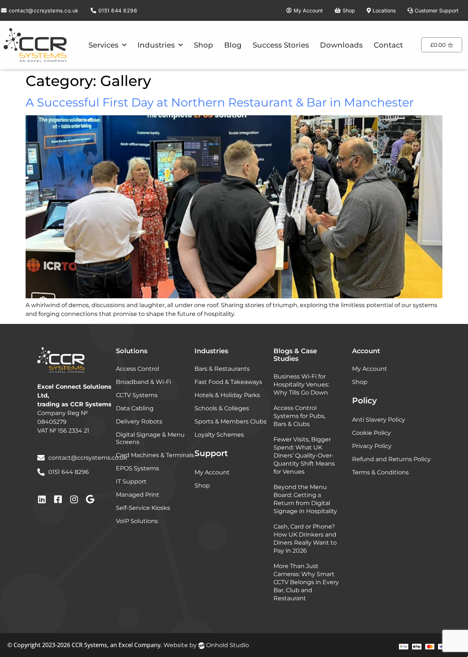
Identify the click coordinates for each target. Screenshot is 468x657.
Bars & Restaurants (222, 368)
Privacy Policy (372, 446)
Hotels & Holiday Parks (227, 395)
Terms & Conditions (380, 472)
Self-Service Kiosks (143, 507)
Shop (203, 45)
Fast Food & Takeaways (228, 381)
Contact (388, 45)
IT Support (131, 481)
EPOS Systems (137, 468)
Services (103, 45)
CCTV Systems (137, 395)
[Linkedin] (41, 499)
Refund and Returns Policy (391, 459)
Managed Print (137, 494)
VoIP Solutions (137, 521)
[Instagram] (73, 499)
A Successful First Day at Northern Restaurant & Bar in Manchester (220, 102)
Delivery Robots (139, 421)
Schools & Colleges (222, 408)
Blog (233, 45)
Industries (156, 45)
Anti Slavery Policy (378, 419)
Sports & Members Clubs (231, 421)
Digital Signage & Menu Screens (150, 438)
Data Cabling (135, 408)
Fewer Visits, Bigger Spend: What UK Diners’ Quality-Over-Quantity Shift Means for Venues (304, 455)
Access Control (137, 368)
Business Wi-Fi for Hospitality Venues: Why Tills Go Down (301, 384)
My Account (212, 472)
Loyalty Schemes (219, 434)
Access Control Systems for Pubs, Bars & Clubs (299, 416)
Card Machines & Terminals (155, 455)
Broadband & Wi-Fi (143, 381)
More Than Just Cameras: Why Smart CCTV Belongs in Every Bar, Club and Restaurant (306, 582)
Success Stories (281, 45)
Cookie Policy (371, 432)
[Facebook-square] (57, 499)
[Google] (90, 499)
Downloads (341, 45)
